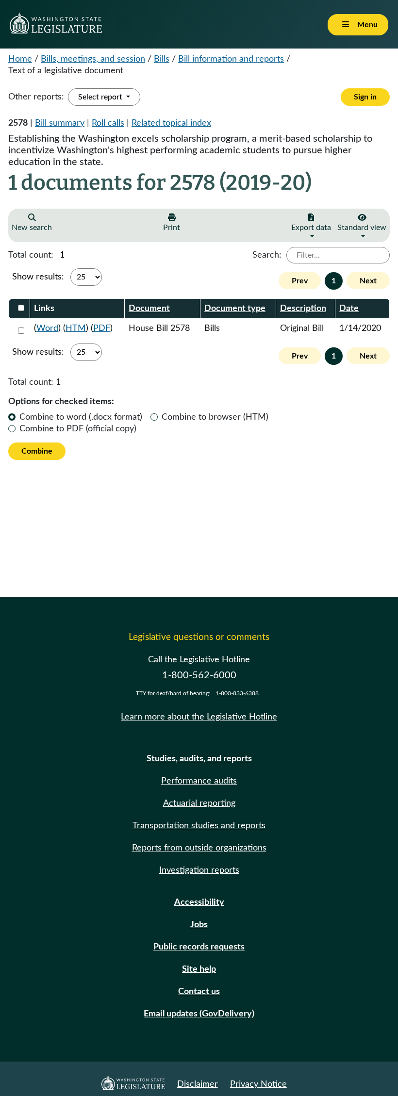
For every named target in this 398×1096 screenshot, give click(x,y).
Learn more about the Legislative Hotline (199, 717)
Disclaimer (197, 1084)
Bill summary (59, 123)
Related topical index (171, 123)
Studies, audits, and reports (199, 758)
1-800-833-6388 (237, 693)
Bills (161, 59)
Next (368, 281)
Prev (300, 281)
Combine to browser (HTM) (215, 417)
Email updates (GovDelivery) (199, 1014)
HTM (76, 328)
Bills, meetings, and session (93, 59)
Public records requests (199, 947)
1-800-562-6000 (199, 675)
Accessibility (199, 902)
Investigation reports (199, 870)
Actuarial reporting (199, 803)
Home (20, 59)
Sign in (365, 97)
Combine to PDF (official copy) (77, 429)
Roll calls (108, 123)
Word (47, 328)
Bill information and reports (231, 59)
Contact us (199, 991)
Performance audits (199, 781)
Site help (199, 969)
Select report (101, 97)
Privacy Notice (258, 1084)
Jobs (199, 924)
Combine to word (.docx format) (80, 417)
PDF (101, 328)
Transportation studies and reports (199, 825)
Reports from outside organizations (199, 848)
